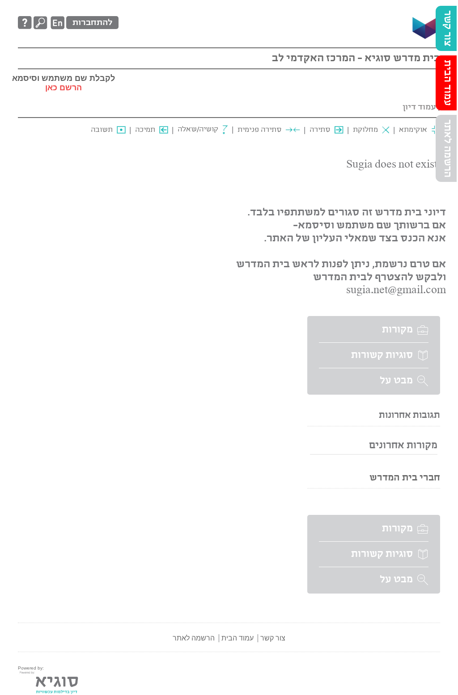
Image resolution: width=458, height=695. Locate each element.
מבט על (396, 381)
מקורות (397, 330)
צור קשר (447, 28)
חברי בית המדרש (404, 478)
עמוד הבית (447, 83)
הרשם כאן (63, 87)
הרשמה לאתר (447, 148)
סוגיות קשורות (382, 355)
